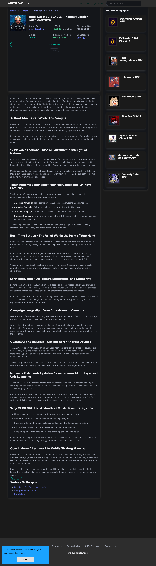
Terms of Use (111, 546)
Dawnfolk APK (20, 494)
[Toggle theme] (28, 3)
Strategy (24, 10)
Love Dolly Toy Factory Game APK (30, 487)
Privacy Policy (73, 546)
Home (13, 10)
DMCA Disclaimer (92, 546)
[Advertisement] (54, 72)
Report (55, 50)
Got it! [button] (25, 559)
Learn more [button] (20, 553)
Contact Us (57, 546)
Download (55, 44)
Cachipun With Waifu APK (26, 490)
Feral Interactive (36, 29)
